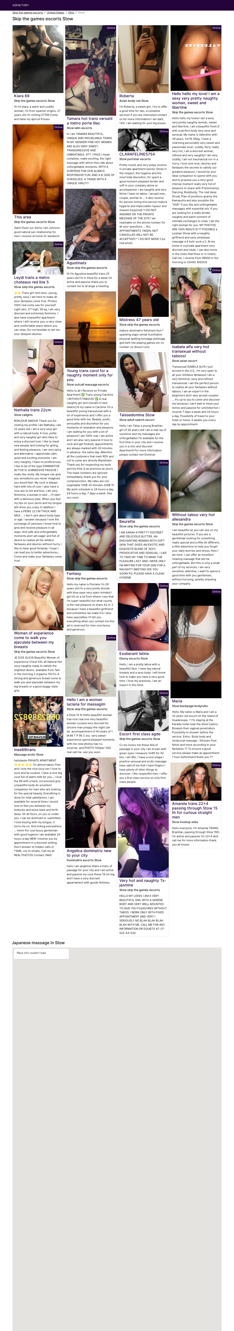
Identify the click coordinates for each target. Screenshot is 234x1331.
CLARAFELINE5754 (137, 154)
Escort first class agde (140, 734)
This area (22, 217)
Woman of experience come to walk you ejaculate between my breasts (34, 640)
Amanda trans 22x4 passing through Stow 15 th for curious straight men (195, 810)
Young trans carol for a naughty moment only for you (90, 375)
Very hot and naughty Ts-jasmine (142, 882)
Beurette (127, 521)
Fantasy (74, 573)
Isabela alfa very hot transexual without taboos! (190, 351)
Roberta (126, 96)
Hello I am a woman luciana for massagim (86, 701)
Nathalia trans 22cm (32, 410)
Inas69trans (25, 749)
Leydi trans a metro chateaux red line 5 (32, 279)
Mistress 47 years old (139, 319)
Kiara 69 (21, 96)
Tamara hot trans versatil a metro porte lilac (89, 120)
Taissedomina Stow (137, 415)
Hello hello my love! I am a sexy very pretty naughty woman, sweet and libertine (196, 100)
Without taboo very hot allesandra (193, 517)
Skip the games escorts (27, 12)
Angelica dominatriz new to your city (89, 853)
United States (55, 12)
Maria (177, 701)
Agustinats (76, 263)
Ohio (71, 12)
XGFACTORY (20, 5)
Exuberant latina (134, 653)
